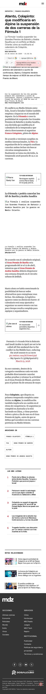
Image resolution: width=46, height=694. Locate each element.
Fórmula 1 (23, 116)
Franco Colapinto (13, 133)
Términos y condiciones (33, 654)
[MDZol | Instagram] (20, 664)
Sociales (5, 635)
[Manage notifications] (41, 684)
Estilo (4, 628)
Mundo (5, 625)
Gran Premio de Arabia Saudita (19, 456)
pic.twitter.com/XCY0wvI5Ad (23, 355)
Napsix (26, 631)
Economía (6, 618)
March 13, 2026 (23, 361)
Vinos (4, 631)
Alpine (35, 133)
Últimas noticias (8, 615)
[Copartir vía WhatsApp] (7, 63)
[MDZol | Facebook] (14, 664)
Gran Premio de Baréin (18, 262)
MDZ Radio (28, 622)
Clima (26, 615)
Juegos (27, 625)
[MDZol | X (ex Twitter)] (31, 664)
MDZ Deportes (10, 51)
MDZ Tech (28, 628)
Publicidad (28, 641)
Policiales (6, 622)
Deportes (9, 11)
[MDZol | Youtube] (26, 664)
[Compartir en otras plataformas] (12, 63)
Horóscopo (28, 618)
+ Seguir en (10, 58)
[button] (43, 3)
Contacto (27, 644)
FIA (32, 142)
